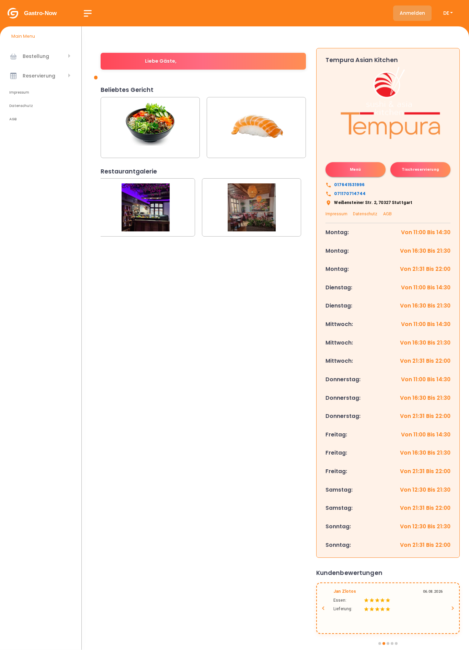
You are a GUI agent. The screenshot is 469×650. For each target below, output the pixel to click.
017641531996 (349, 185)
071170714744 (350, 193)
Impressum (19, 92)
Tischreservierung (420, 169)
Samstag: (339, 490)
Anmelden (412, 13)
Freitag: (336, 434)
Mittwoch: (339, 324)
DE (446, 13)
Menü (355, 169)
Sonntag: (338, 526)
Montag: (337, 232)
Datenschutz (21, 105)
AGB (12, 119)
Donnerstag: (343, 379)
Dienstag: (338, 287)
